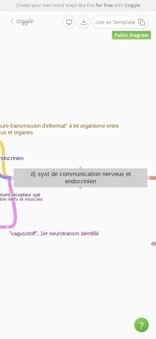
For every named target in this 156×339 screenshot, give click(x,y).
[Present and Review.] (69, 22)
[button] (141, 325)
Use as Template (115, 22)
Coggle (132, 5)
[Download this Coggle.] (84, 22)
